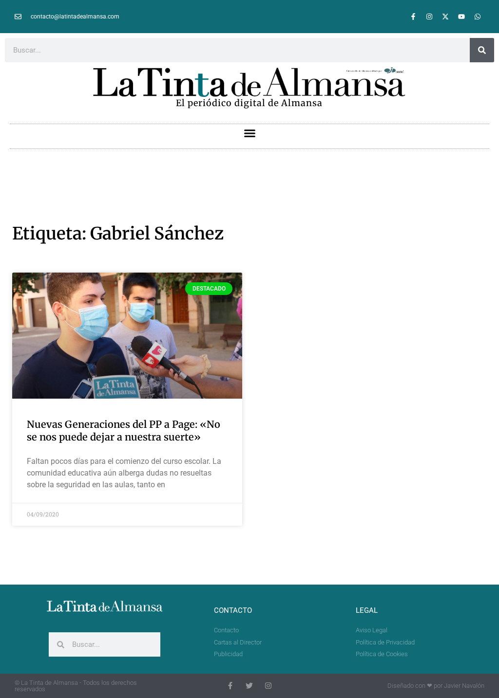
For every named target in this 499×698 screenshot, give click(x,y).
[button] (249, 133)
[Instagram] (429, 16)
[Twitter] (249, 685)
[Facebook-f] (413, 16)
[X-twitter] (445, 16)
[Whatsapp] (477, 16)
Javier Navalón (464, 685)
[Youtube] (461, 16)
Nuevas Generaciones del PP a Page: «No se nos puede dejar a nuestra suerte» (123, 430)
